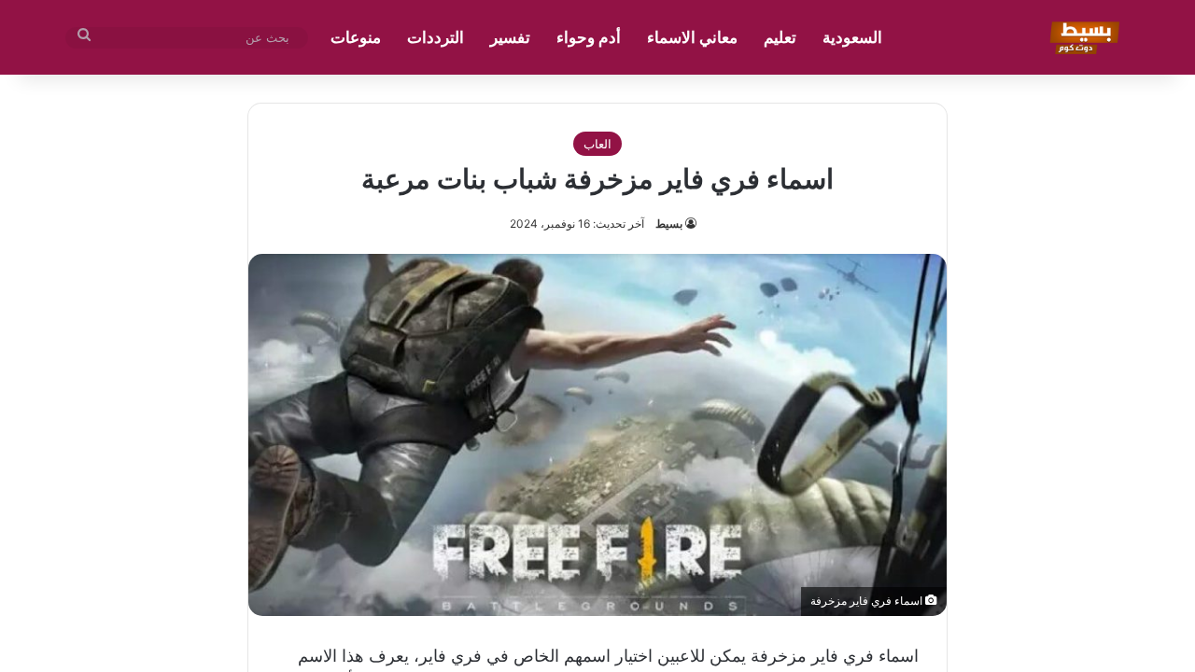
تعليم (780, 37)
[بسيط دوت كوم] (1081, 37)
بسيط (668, 224)
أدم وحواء (588, 37)
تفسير (510, 37)
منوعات (355, 37)
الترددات (435, 37)
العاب (597, 143)
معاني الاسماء (692, 37)
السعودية (852, 37)
